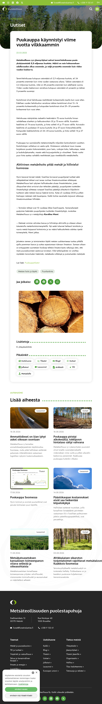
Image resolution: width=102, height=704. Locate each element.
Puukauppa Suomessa (23, 497)
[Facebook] (17, 3)
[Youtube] (3, 3)
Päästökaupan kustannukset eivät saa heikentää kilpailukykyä (71, 500)
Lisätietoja (23, 684)
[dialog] (21, 686)
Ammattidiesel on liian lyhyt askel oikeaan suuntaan (28, 438)
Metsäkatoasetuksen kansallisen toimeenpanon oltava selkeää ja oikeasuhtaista (27, 562)
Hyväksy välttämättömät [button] (21, 696)
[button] (97, 9)
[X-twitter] (22, 3)
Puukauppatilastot (32, 262)
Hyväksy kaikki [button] (21, 689)
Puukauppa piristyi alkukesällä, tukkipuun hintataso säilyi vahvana (68, 439)
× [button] (36, 672)
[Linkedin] (13, 3)
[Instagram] (8, 3)
